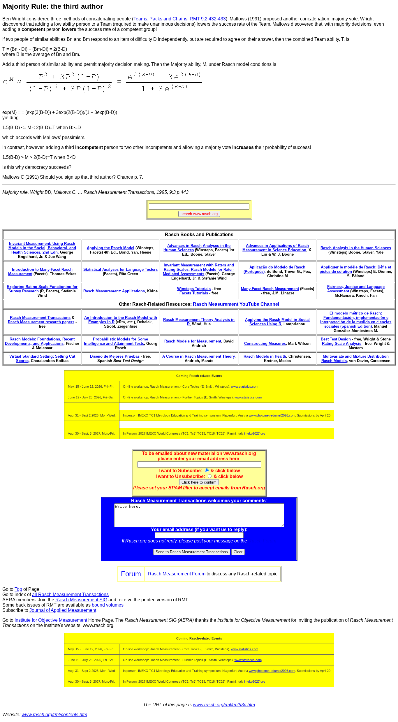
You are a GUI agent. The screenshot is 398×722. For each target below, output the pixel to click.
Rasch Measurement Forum (176, 573)
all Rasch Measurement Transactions (70, 594)
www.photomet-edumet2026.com (272, 415)
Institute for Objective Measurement (51, 620)
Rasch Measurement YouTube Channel (236, 304)
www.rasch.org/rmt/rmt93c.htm (224, 704)
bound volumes (108, 604)
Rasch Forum (262, 540)
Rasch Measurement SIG (81, 599)
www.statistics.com (244, 386)
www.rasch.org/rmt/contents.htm (54, 714)
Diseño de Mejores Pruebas (115, 356)
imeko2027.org (254, 433)
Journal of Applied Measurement (62, 610)
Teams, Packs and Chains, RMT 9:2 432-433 (179, 18)
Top (18, 589)
